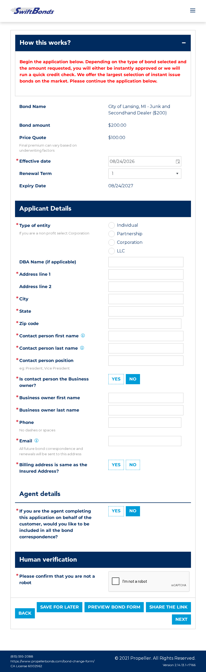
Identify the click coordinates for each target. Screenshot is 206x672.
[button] (177, 161)
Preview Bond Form (114, 607)
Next (181, 619)
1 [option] (112, 173)
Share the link (168, 607)
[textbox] (146, 274)
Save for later (59, 607)
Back (25, 613)
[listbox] (144, 174)
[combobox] (145, 161)
